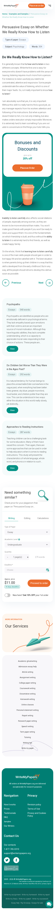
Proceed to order (39, 583)
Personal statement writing (28, 710)
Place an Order (27, 168)
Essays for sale (37, 903)
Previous (16, 282)
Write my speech (25, 899)
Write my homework (29, 895)
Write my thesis (12, 899)
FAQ (6, 817)
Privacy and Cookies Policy (37, 814)
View (12, 349)
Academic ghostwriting (27, 661)
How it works (10, 804)
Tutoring (27, 737)
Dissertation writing (27, 694)
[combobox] (27, 532)
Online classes (27, 705)
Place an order (36, 5)
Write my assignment (12, 895)
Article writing (27, 672)
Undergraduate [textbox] (15, 545)
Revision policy (34, 804)
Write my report (44, 895)
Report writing (27, 716)
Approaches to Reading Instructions (25, 426)
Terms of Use (34, 809)
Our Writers (9, 826)
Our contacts (10, 845)
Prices (7, 809)
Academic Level (11, 539)
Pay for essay (26, 903)
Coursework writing (27, 688)
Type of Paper (10, 527)
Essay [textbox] (10, 532)
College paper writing (27, 683)
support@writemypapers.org (17, 853)
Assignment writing (27, 677)
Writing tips (27, 743)
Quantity (8, 552)
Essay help (15, 903)
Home (4, 14)
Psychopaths (13, 304)
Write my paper (28, 748)
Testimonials (10, 813)
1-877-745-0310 (11, 849)
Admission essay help (27, 667)
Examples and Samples (18, 14)
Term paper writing (27, 732)
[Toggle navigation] (49, 6)
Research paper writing (27, 721)
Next (41, 282)
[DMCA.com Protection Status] (11, 868)
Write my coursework (40, 899)
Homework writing (27, 699)
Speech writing (27, 726)
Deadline (9, 565)
